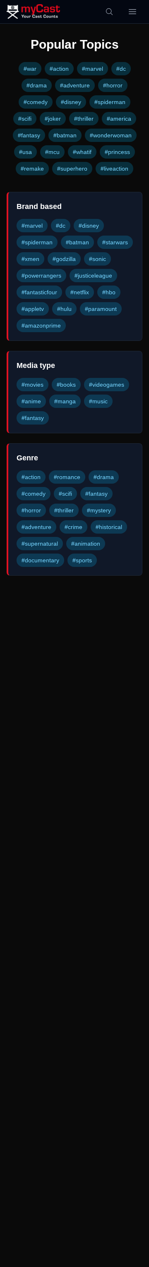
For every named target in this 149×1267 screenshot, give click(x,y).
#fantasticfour (39, 292)
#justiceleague (93, 275)
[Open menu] (132, 12)
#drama (36, 85)
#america (119, 118)
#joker (53, 118)
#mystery (99, 510)
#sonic (97, 259)
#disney (71, 102)
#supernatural (40, 543)
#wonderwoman (111, 135)
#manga (65, 401)
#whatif (82, 152)
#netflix (79, 292)
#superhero (72, 168)
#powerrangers (41, 275)
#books (66, 384)
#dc (121, 68)
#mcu (52, 152)
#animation (85, 543)
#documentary (40, 560)
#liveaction (114, 168)
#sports (82, 560)
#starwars (115, 242)
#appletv (33, 309)
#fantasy (29, 135)
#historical (109, 527)
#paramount (101, 309)
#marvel (92, 68)
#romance (67, 477)
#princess (117, 152)
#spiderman (109, 102)
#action (59, 68)
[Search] (109, 12)
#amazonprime (41, 325)
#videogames (106, 384)
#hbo (108, 292)
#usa (25, 152)
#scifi (24, 118)
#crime (73, 527)
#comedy (36, 102)
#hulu (64, 309)
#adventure (75, 85)
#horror (113, 85)
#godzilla (64, 259)
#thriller (84, 118)
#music (98, 401)
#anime (31, 401)
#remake (32, 168)
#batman (65, 135)
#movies (32, 384)
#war (30, 68)
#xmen (30, 259)
